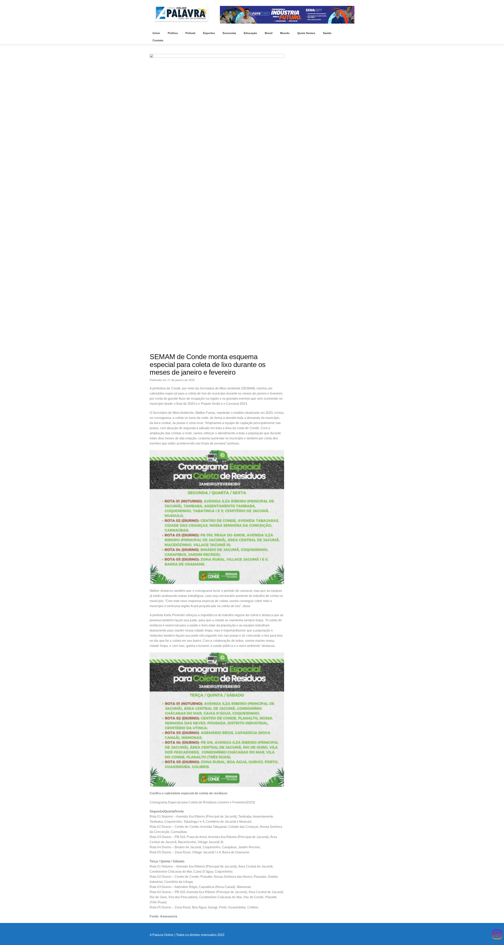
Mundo (285, 33)
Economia (230, 33)
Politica (173, 33)
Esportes (209, 33)
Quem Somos (306, 33)
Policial (190, 33)
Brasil (269, 33)
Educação (251, 33)
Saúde (327, 33)
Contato (158, 40)
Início (157, 33)
